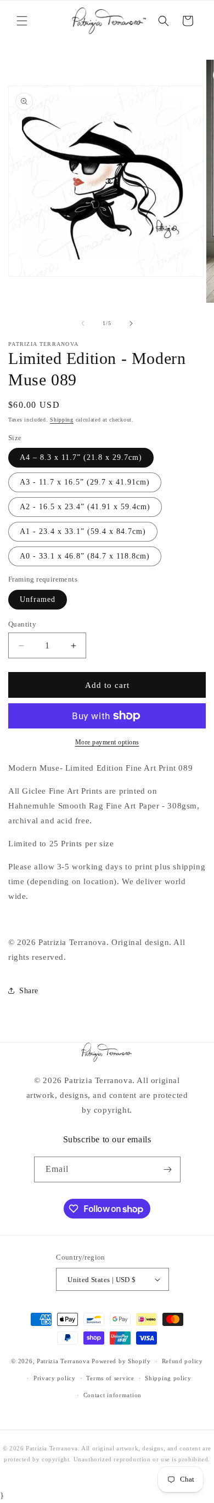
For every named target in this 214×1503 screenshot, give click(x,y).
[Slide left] (83, 323)
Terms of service (110, 1378)
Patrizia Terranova (63, 1361)
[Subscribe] (168, 1169)
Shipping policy (168, 1378)
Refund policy (182, 1361)
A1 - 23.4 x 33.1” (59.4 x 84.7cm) (83, 531)
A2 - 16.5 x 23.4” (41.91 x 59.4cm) (85, 507)
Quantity (22, 624)
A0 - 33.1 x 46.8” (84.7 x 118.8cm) (85, 556)
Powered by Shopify (121, 1361)
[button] (22, 21)
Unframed (37, 599)
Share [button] (28, 991)
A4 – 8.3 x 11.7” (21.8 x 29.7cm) (81, 457)
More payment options (107, 742)
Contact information (112, 1395)
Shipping (62, 420)
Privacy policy (54, 1378)
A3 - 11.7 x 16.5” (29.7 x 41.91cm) (85, 482)
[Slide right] (131, 323)
